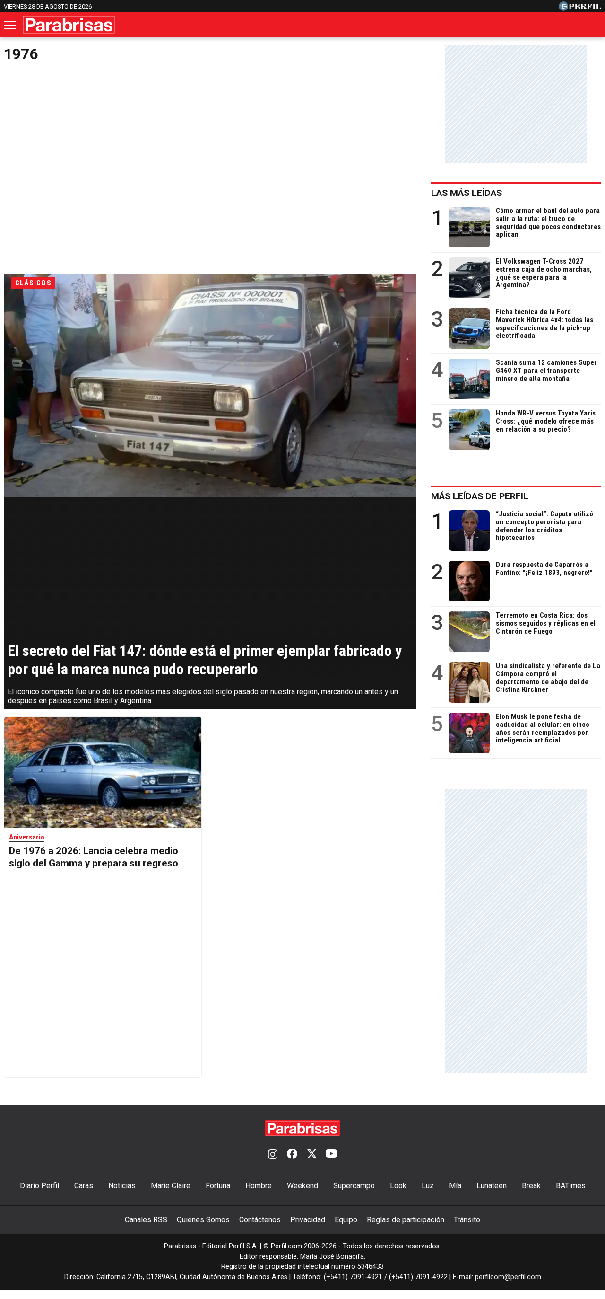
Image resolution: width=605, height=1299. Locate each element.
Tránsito (467, 1219)
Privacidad (307, 1219)
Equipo (346, 1219)
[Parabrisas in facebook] (292, 1155)
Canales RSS (146, 1219)
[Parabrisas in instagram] (272, 1155)
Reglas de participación (405, 1219)
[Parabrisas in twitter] (311, 1155)
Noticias (122, 1185)
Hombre (258, 1185)
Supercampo (354, 1185)
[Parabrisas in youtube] (331, 1155)
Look (398, 1185)
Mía (455, 1185)
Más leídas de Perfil (479, 496)
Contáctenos (260, 1219)
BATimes (571, 1185)
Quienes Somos (203, 1219)
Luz (428, 1185)
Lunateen (491, 1185)
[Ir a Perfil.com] (580, 8)
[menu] (10, 25)
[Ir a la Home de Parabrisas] (69, 25)
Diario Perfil (39, 1185)
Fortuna (218, 1185)
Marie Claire (170, 1185)
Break (531, 1185)
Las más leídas (466, 192)
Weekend (302, 1185)
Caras (83, 1185)
